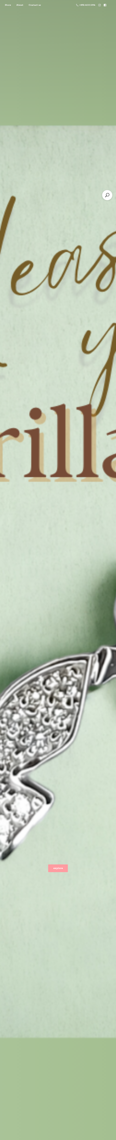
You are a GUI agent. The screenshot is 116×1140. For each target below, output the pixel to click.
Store (8, 5)
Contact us (35, 5)
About (19, 5)
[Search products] (107, 195)
